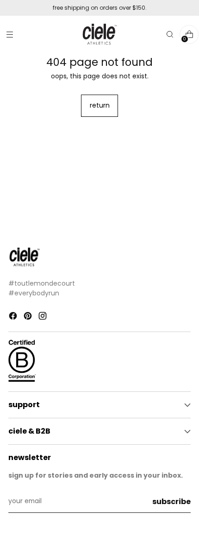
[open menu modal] (9, 34)
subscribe (171, 501)
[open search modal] (169, 34)
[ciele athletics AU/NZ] (99, 34)
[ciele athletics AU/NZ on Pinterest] (28, 317)
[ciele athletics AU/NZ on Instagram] (43, 317)
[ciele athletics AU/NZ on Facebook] (13, 317)
